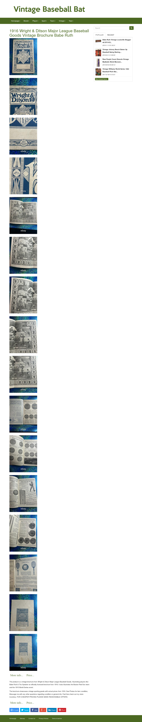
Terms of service (57, 718)
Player (35, 21)
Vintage (61, 21)
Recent (110, 35)
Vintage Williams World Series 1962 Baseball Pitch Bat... (116, 70)
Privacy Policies (43, 718)
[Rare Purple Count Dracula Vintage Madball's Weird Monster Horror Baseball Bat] (98, 61)
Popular (100, 35)
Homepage (15, 21)
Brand (26, 21)
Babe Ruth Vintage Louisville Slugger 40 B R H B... (117, 41)
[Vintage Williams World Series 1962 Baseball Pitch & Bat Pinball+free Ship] (98, 71)
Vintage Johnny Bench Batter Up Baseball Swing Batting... (115, 50)
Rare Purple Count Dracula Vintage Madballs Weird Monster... (116, 60)
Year (70, 21)
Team (52, 21)
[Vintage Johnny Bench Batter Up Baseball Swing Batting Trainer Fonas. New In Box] (98, 51)
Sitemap (22, 718)
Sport (44, 21)
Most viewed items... (102, 79)
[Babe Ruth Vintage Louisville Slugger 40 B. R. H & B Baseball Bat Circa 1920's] (98, 41)
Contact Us (32, 718)
